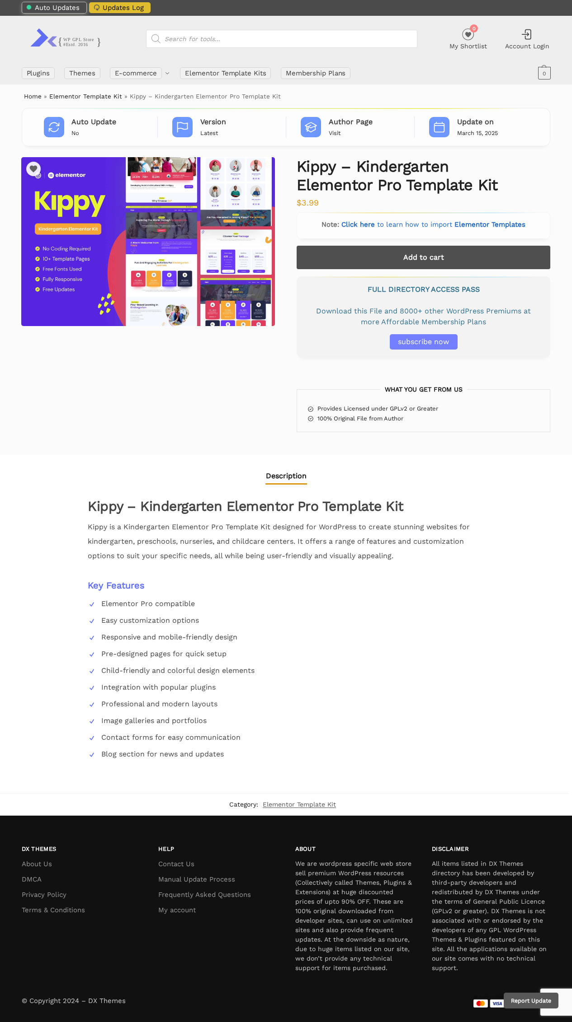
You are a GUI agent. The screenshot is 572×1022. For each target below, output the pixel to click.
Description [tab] (286, 475)
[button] (543, 73)
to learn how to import (433, 224)
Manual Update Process (196, 879)
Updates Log (123, 8)
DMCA (32, 879)
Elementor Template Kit (85, 96)
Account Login (527, 46)
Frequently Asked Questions (204, 895)
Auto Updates (57, 8)
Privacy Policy (44, 895)
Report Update (531, 1000)
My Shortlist (468, 38)
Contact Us (176, 864)
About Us (37, 864)
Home (33, 96)
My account (177, 910)
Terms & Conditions (53, 910)
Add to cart (423, 257)
